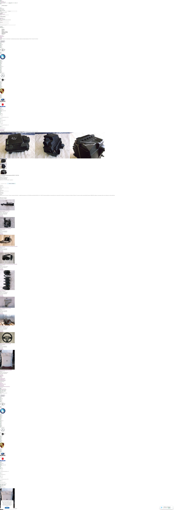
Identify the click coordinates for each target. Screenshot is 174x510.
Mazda (4, 38)
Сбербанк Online (2, 378)
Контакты (1, 383)
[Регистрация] (1, 26)
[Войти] (1, 13)
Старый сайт (2, 385)
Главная (3, 29)
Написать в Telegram (11, 183)
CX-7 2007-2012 (7, 38)
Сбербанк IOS (2, 379)
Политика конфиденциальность (5, 386)
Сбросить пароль (2, 16)
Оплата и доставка (5, 31)
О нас (3, 30)
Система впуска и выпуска (15, 38)
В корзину (1, 509)
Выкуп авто (3, 33)
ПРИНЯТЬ (7, 507)
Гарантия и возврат (5, 32)
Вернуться (1, 18)
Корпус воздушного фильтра (24, 38)
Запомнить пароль (4, 12)
